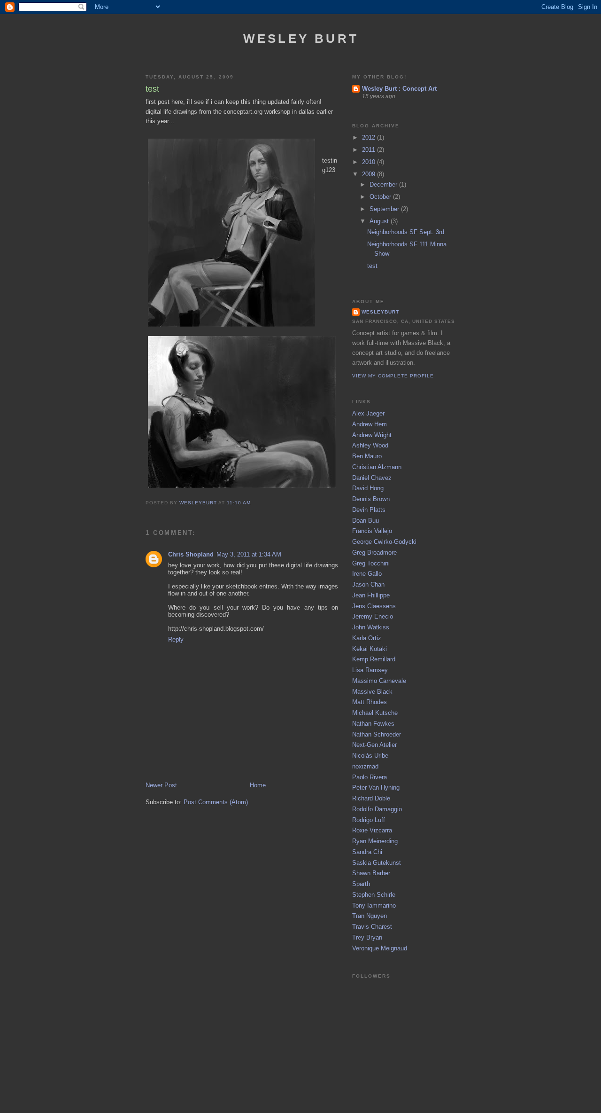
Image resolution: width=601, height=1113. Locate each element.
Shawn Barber (371, 873)
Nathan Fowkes (373, 723)
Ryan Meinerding (375, 841)
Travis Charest (372, 926)
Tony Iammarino (374, 905)
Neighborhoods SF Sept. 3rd (405, 231)
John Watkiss (370, 627)
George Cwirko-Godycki (384, 541)
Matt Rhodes (369, 701)
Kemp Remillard (373, 659)
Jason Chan (368, 584)
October (381, 196)
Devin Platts (368, 509)
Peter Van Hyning (376, 787)
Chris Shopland (191, 554)
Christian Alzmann (376, 466)
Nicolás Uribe (370, 755)
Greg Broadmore (374, 552)
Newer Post (161, 785)
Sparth (361, 883)
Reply (176, 639)
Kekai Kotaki (369, 648)
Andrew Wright (372, 435)
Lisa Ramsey (370, 670)
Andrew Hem (369, 424)
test (372, 265)
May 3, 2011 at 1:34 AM (248, 554)
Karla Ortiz (366, 638)
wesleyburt (380, 311)
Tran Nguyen (369, 915)
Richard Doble (371, 798)
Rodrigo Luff (368, 819)
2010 (369, 161)
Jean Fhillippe (371, 595)
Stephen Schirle (373, 894)
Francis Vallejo (372, 530)
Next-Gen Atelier (374, 744)
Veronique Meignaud (379, 948)
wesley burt (301, 38)
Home (258, 785)
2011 (369, 149)
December (384, 184)
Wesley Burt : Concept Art (399, 88)
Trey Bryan (367, 937)
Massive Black (372, 691)
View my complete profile (393, 375)
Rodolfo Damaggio (377, 809)
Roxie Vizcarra (372, 830)
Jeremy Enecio (372, 616)
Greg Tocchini (371, 563)
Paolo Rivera (369, 777)
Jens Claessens (374, 606)
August (380, 221)
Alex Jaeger (368, 413)
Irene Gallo (367, 573)
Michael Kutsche (375, 712)
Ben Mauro (367, 456)
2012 (369, 137)
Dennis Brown (371, 498)
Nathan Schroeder (376, 734)
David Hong (368, 488)
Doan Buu (365, 520)
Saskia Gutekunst (376, 862)
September (385, 208)
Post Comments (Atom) (216, 802)
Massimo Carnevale (379, 680)
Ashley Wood (370, 445)
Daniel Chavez (372, 477)
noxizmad (365, 766)
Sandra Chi (367, 851)
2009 (369, 174)
